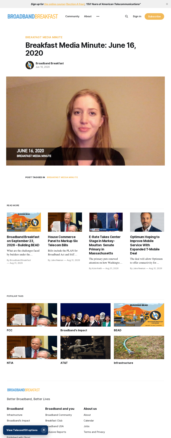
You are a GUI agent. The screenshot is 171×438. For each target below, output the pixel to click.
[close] (167, 4)
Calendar (89, 420)
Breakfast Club (53, 420)
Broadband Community (58, 414)
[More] (98, 16)
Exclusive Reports (55, 431)
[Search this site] (126, 16)
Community (72, 16)
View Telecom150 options (22, 430)
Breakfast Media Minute (44, 37)
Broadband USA (54, 426)
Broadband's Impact (18, 420)
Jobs (87, 426)
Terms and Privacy (94, 431)
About (88, 16)
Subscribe (154, 16)
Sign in (137, 16)
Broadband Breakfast (50, 63)
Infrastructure (14, 414)
